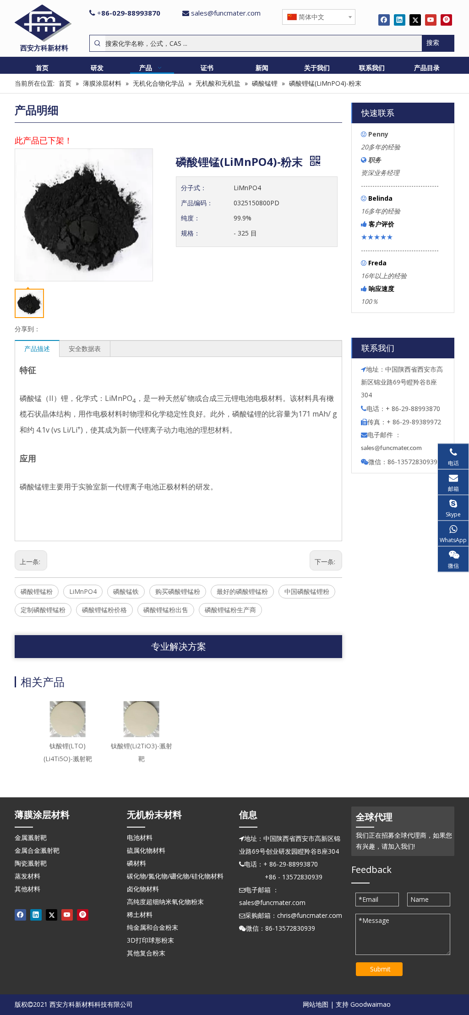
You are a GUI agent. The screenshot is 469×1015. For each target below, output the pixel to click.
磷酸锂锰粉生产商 (230, 609)
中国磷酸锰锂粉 (306, 591)
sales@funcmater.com (226, 12)
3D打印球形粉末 (150, 940)
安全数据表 (85, 348)
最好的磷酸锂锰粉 (242, 591)
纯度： (190, 218)
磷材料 (136, 863)
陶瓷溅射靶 (31, 863)
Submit (380, 969)
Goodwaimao (370, 1004)
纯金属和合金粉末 (152, 927)
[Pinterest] (446, 20)
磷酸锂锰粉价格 (104, 609)
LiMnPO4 (83, 591)
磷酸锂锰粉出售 (165, 609)
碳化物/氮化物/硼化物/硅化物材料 (175, 876)
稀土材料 (140, 914)
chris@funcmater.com (309, 915)
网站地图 (315, 1004)
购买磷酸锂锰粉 (177, 591)
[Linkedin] (399, 20)
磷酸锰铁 (126, 591)
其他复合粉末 (146, 953)
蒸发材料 (27, 876)
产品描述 (37, 348)
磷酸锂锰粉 (37, 591)
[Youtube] (430, 20)
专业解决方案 (178, 646)
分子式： (194, 187)
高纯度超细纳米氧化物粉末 (165, 901)
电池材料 (140, 837)
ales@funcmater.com (393, 448)
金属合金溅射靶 (37, 850)
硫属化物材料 (146, 850)
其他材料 (27, 888)
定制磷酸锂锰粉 (43, 609)
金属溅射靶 (31, 837)
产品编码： (197, 202)
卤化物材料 (143, 888)
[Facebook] (384, 20)
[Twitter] (415, 20)
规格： (190, 233)
